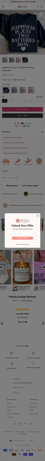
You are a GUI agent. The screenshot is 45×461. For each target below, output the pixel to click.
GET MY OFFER (22, 238)
